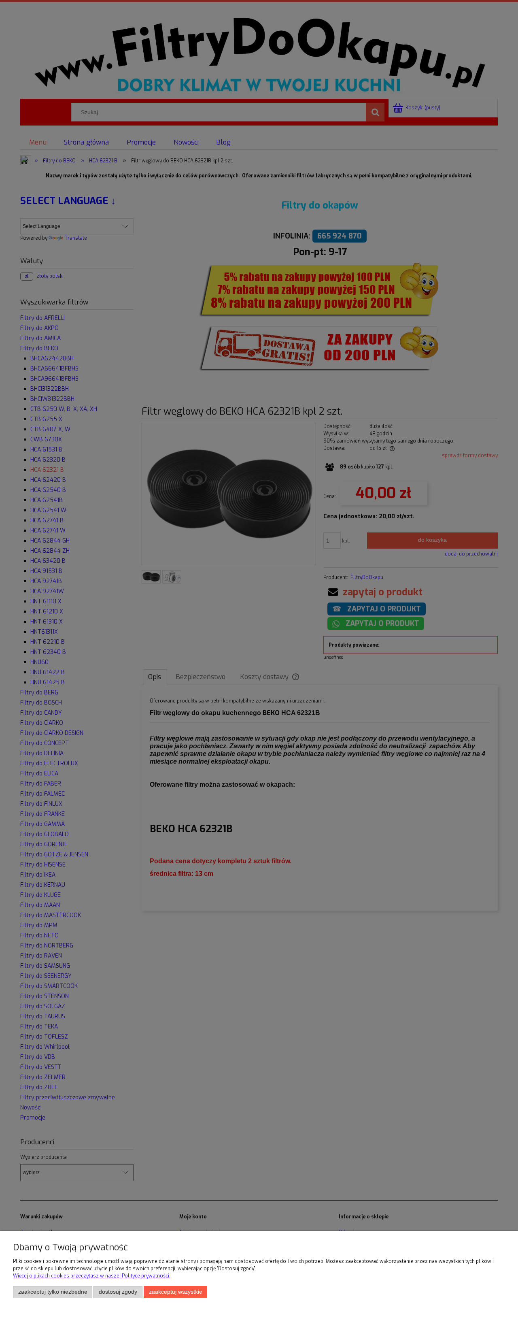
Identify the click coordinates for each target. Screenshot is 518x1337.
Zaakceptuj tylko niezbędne (52, 1292)
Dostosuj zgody (118, 1292)
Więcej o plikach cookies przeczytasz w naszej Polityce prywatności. (91, 1276)
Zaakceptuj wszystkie (175, 1292)
